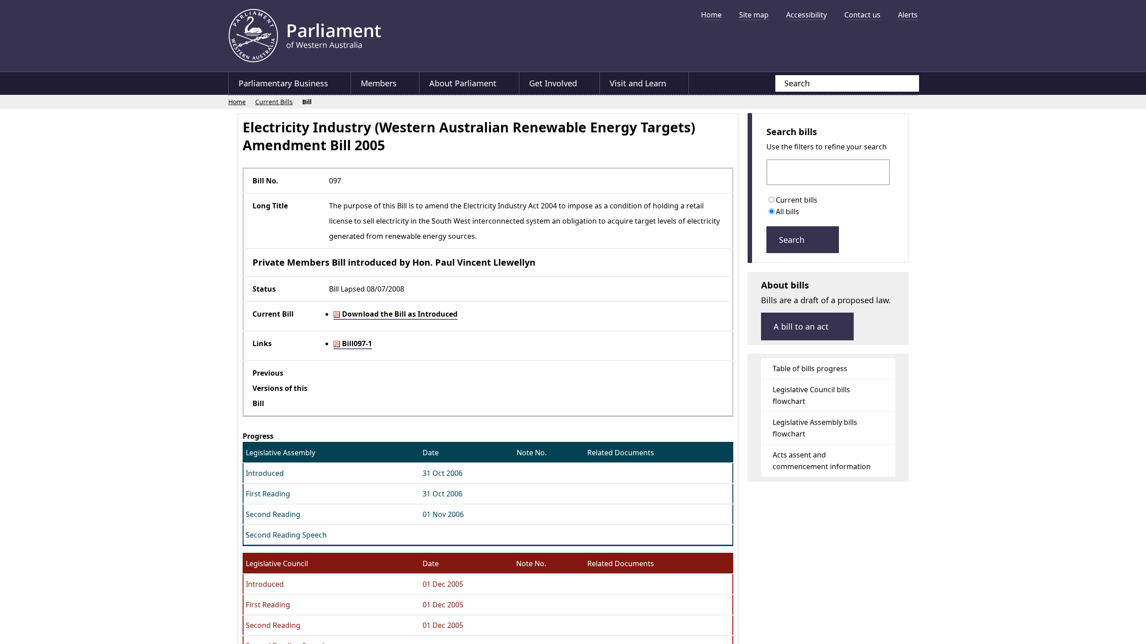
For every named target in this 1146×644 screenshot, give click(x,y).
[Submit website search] (903, 83)
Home (711, 15)
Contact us (862, 15)
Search (793, 242)
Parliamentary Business (283, 83)
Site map (754, 15)
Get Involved (554, 83)
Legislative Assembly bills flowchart (815, 431)
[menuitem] (711, 15)
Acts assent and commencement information (822, 464)
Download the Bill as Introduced (399, 313)
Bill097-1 (356, 343)
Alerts (908, 15)
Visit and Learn (639, 83)
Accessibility (806, 15)
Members (379, 83)
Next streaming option (906, 42)
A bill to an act (802, 329)
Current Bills (274, 101)
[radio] (773, 200)
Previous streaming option (633, 42)
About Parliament (463, 83)
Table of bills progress (810, 372)
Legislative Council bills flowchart (811, 398)
